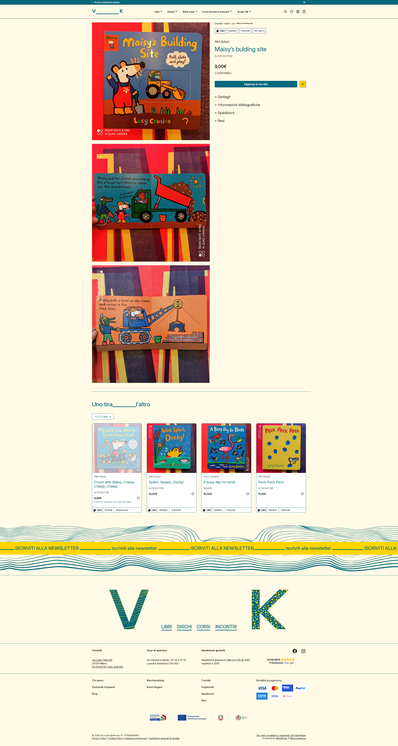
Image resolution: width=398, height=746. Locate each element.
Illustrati (108, 510)
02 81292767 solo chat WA (107, 666)
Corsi (203, 626)
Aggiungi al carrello (256, 84)
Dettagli (224, 97)
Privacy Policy (99, 738)
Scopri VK (242, 11)
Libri (157, 11)
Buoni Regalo (154, 687)
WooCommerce (298, 738)
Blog (94, 693)
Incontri (226, 626)
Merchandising (155, 680)
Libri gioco (259, 30)
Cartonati (245, 30)
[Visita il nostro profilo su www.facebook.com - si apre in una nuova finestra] (294, 651)
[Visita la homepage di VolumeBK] (107, 12)
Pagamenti (207, 687)
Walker (208, 488)
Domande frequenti (103, 687)
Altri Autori (222, 42)
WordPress (281, 738)
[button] (303, 84)
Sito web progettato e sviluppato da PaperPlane (281, 735)
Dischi (171, 11)
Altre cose (188, 11)
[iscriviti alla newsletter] (199, 548)
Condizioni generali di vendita (164, 738)
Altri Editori (224, 56)
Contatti (206, 680)
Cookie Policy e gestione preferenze (128, 738)
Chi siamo (98, 680)
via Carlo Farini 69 (102, 660)
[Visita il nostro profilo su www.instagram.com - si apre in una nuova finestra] (303, 651)
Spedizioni (226, 113)
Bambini (233, 30)
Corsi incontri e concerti (215, 11)
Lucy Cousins (211, 476)
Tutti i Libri (102, 416)
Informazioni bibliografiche (239, 105)
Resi (221, 121)
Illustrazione (122, 510)
